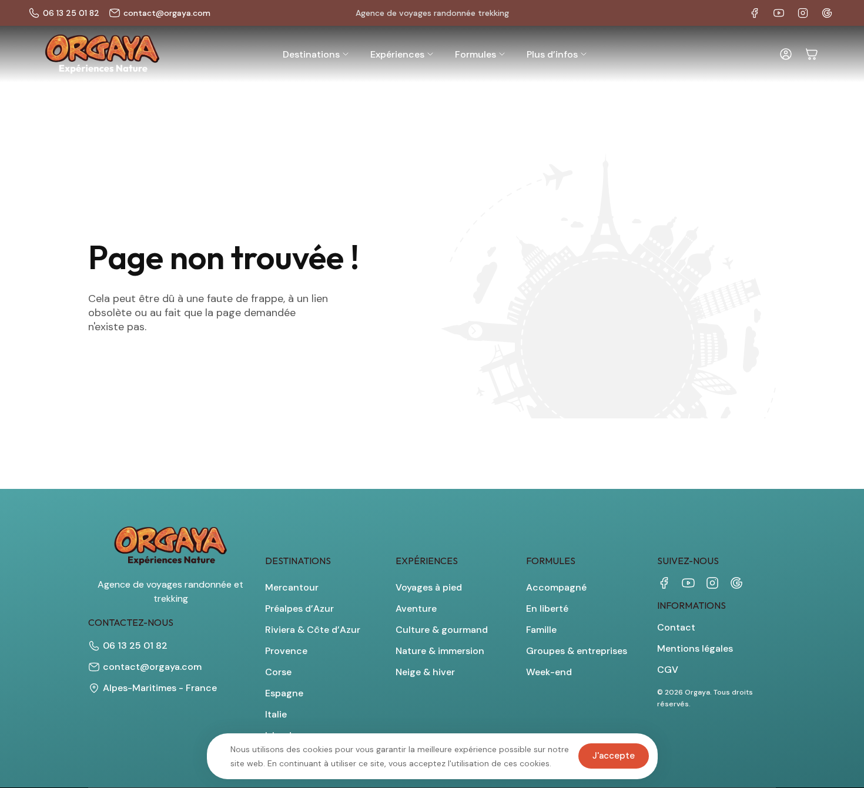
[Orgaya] (102, 54)
